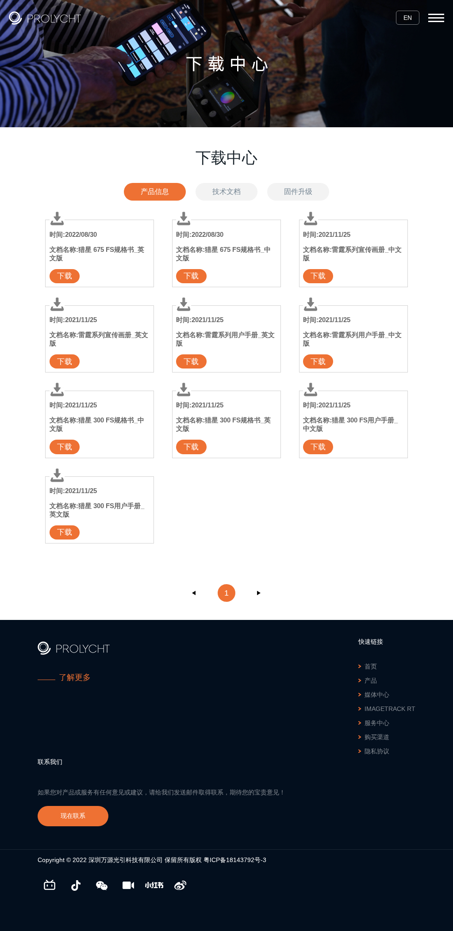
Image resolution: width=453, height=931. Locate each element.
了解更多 (75, 677)
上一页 (194, 593)
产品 (371, 680)
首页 (371, 666)
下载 (64, 276)
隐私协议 (377, 751)
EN (407, 17)
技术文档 (226, 191)
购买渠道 (377, 737)
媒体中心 (377, 694)
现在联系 (73, 815)
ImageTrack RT (390, 708)
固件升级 (298, 191)
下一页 (259, 593)
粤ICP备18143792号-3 (234, 859)
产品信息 (155, 191)
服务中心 (377, 722)
